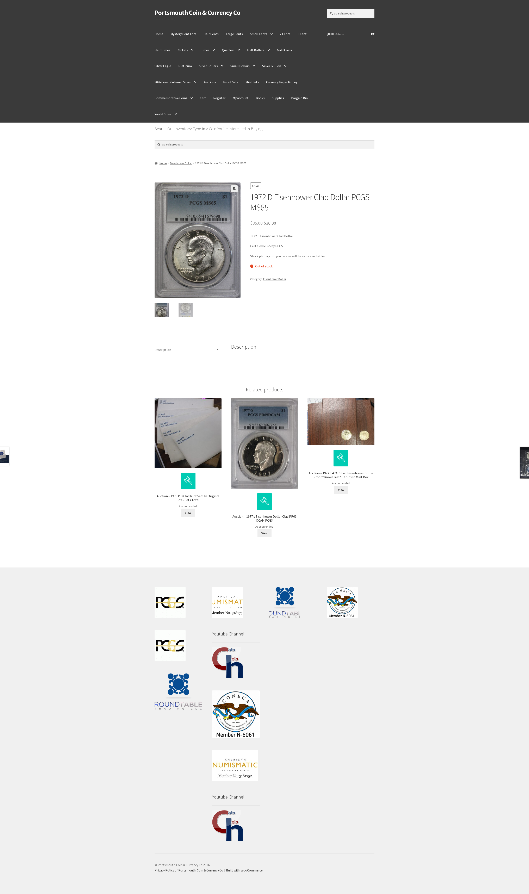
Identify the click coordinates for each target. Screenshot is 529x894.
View (188, 513)
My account (241, 98)
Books (260, 98)
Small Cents (258, 34)
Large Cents (234, 34)
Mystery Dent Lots (183, 34)
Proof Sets (230, 82)
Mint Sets (252, 82)
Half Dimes (162, 50)
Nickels (183, 50)
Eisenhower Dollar (181, 163)
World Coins (163, 114)
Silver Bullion (271, 66)
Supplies (278, 98)
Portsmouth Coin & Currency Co (197, 12)
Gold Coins (284, 50)
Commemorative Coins (171, 98)
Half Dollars (255, 50)
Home (159, 34)
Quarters (228, 50)
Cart (203, 98)
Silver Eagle (163, 66)
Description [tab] (163, 350)
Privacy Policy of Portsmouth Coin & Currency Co (189, 870)
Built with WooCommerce (244, 870)
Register (219, 98)
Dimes (204, 50)
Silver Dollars (208, 66)
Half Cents (211, 34)
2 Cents (285, 34)
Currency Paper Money (281, 82)
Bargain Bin (299, 98)
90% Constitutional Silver (173, 82)
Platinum (185, 66)
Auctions (210, 82)
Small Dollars (240, 66)
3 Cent (302, 34)
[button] (234, 188)
